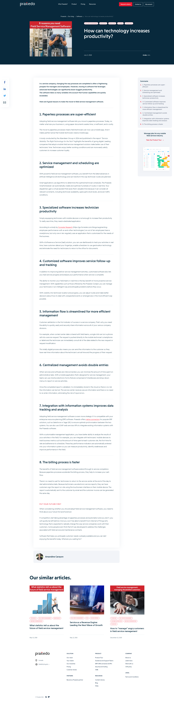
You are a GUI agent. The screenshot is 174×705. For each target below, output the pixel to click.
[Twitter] (4, 95)
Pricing (83, 4)
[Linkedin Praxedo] (46, 697)
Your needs (70, 660)
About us (128, 657)
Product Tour (99, 657)
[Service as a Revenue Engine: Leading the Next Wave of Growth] (87, 599)
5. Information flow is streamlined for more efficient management (155, 108)
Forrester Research (65, 227)
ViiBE (96, 669)
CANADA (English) (43, 664)
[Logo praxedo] (51, 654)
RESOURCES (98, 676)
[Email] (4, 102)
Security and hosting (101, 666)
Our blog (71, 16)
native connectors (93, 419)
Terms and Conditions (132, 677)
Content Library (100, 680)
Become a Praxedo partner (75, 680)
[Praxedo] (27, 4)
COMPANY (128, 653)
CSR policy (128, 666)
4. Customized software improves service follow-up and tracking (154, 103)
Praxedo (63, 16)
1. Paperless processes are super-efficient (153, 86)
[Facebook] (4, 82)
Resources (92, 4)
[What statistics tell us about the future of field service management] (47, 600)
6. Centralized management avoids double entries (155, 114)
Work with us (129, 663)
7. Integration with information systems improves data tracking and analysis (155, 120)
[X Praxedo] (49, 697)
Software (79, 16)
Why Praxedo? (63, 4)
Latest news (128, 660)
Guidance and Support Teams (104, 660)
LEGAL (127, 673)
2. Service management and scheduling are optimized (152, 91)
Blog (96, 683)
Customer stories (72, 669)
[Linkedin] (4, 89)
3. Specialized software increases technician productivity (153, 97)
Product (74, 4)
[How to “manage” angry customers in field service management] (127, 600)
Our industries (71, 663)
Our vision (70, 657)
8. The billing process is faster (152, 124)
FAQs (96, 686)
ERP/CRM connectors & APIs (103, 663)
